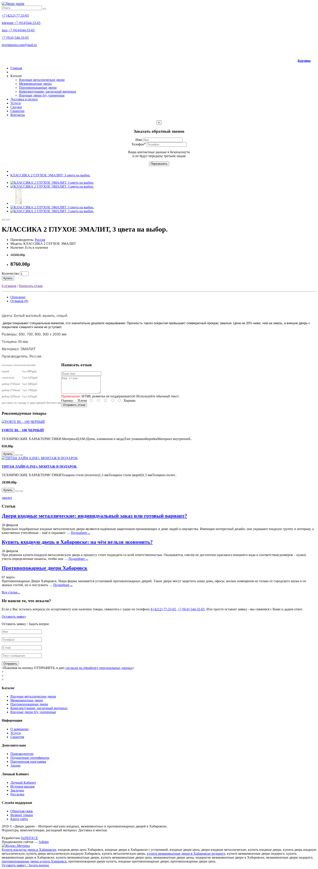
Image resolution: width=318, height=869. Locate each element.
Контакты (17, 115)
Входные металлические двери (42, 80)
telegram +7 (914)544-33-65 (21, 23)
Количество (10, 273)
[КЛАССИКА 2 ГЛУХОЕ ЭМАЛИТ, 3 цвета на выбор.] (52, 182)
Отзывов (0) (19, 301)
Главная (16, 68)
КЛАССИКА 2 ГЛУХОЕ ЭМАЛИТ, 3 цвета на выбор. (50, 175)
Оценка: (67, 400)
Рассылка (17, 794)
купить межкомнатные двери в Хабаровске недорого (186, 853)
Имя (139, 140)
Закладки (17, 790)
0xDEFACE (29, 838)
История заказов (22, 786)
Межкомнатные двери (35, 83)
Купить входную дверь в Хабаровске (29, 849)
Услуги (15, 103)
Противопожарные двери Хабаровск (44, 568)
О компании (19, 729)
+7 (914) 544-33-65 (15, 37)
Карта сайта (19, 819)
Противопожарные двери (38, 87)
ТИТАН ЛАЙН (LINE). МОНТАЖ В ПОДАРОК (39, 466)
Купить (8, 278)
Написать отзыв (31, 286)
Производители (22, 754)
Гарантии (17, 111)
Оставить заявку (14, 616)
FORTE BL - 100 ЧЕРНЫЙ (23, 430)
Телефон (139, 144)
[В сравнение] (8, 219)
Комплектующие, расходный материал (47, 91)
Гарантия (17, 737)
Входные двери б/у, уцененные (42, 95)
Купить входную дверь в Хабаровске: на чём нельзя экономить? (77, 542)
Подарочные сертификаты (29, 757)
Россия (40, 240)
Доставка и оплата (24, 99)
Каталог (16, 76)
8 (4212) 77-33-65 (163, 609)
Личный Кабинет (23, 782)
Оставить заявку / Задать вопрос (25, 865)
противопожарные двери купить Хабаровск (34, 861)
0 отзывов (9, 286)
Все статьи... (11, 592)
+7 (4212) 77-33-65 (15, 15)
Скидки (16, 107)
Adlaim (44, 842)
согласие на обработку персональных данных (99, 668)
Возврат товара (21, 815)
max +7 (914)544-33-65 (18, 30)
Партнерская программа (28, 761)
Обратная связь (21, 811)
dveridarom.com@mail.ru (19, 45)
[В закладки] (3, 219)
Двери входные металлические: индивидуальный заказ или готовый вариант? (94, 516)
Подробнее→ (80, 533)
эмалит (7, 498)
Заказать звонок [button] (294, 52)
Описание (17, 297)
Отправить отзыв (74, 404)
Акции (15, 765)
